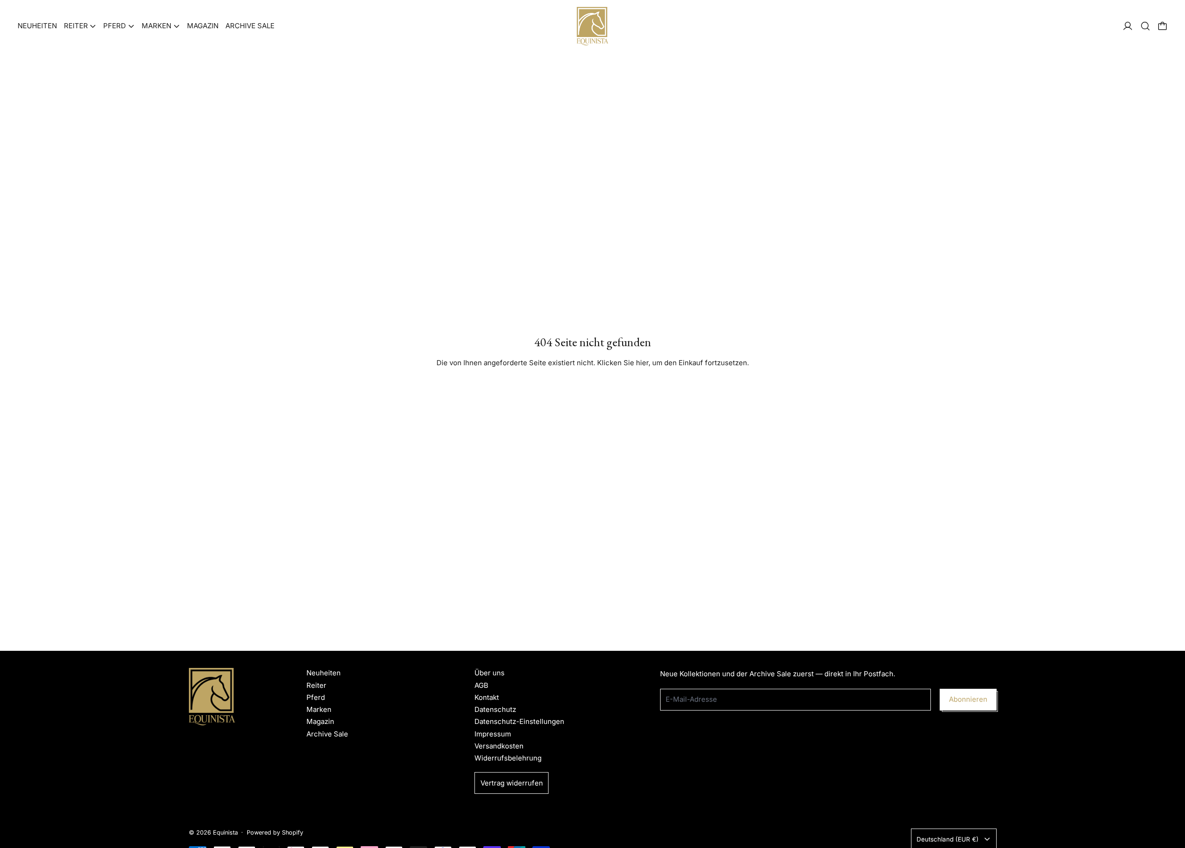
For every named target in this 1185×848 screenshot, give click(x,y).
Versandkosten (499, 746)
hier (642, 362)
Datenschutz (495, 709)
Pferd (315, 697)
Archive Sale (249, 25)
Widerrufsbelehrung (508, 758)
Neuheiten (37, 25)
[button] (1145, 26)
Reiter (316, 685)
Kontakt (486, 697)
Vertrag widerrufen (511, 783)
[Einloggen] (1128, 26)
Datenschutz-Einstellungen (519, 721)
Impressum (492, 734)
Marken (318, 709)
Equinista (225, 832)
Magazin (202, 25)
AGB (481, 685)
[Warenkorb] (1162, 26)
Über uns (489, 672)
